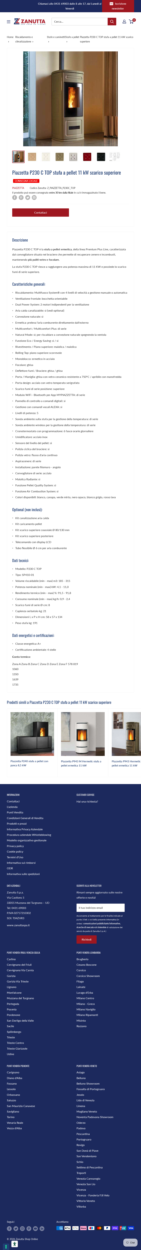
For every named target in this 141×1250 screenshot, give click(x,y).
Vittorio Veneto (86, 1200)
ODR (10, 868)
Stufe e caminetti (56, 37)
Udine (10, 1054)
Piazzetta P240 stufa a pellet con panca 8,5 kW (29, 763)
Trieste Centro (15, 1042)
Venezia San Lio (86, 1184)
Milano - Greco (86, 1003)
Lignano (11, 986)
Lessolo (11, 1089)
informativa (111, 919)
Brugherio (82, 959)
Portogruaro (84, 1139)
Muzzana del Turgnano (20, 998)
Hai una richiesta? (87, 801)
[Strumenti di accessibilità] (14, 1244)
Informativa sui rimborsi (21, 862)
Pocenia (12, 1009)
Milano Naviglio (86, 1009)
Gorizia (11, 975)
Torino (10, 1117)
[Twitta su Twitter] (27, 197)
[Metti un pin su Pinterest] (21, 197)
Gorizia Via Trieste (18, 981)
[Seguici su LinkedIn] (42, 1228)
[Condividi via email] (34, 197)
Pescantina (83, 1133)
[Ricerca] (112, 21)
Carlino (11, 959)
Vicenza (81, 1189)
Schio (80, 1161)
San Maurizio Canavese (21, 1106)
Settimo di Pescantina (90, 1167)
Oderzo (81, 1122)
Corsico (81, 970)
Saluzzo (11, 1100)
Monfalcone (14, 992)
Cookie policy (15, 851)
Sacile (10, 1026)
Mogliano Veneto (87, 1111)
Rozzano (81, 1026)
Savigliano (13, 1111)
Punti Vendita (15, 812)
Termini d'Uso (15, 857)
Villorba (81, 1206)
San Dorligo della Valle (20, 1020)
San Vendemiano (86, 1156)
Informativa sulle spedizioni (23, 873)
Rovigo (81, 1144)
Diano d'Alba (14, 1078)
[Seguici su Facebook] (9, 1228)
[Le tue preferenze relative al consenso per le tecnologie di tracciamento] (6, 1246)
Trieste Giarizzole (17, 1048)
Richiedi (86, 939)
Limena (81, 1106)
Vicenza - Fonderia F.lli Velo (93, 1195)
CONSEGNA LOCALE (26, 180)
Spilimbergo (14, 1031)
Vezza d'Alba (14, 1128)
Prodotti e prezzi (17, 823)
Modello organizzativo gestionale (26, 840)
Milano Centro (85, 998)
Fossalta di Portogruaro (91, 1089)
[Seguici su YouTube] (35, 1228)
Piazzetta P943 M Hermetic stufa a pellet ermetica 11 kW (81, 763)
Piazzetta (18, 187)
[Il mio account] (124, 21)
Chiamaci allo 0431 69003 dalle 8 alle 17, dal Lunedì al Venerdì (69, 6)
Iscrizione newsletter (119, 6)
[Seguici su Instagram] (22, 1228)
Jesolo (80, 1094)
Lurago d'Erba (85, 992)
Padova (81, 1128)
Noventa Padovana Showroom (95, 1117)
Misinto (81, 1020)
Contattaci (40, 212)
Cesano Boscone (86, 964)
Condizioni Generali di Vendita (25, 818)
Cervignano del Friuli (19, 964)
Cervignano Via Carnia (20, 970)
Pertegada (13, 1003)
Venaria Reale (15, 1122)
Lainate (81, 986)
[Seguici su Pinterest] (28, 1228)
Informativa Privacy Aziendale (25, 829)
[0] (131, 21)
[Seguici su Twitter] (15, 1228)
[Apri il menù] (8, 21)
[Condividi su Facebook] (14, 197)
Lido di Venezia (85, 1100)
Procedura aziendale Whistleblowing (29, 834)
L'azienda (12, 806)
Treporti (81, 1172)
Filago (80, 981)
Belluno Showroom (88, 1083)
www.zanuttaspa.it (18, 925)
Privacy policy (15, 846)
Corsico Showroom (88, 975)
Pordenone (13, 1014)
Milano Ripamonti (87, 1014)
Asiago (81, 1072)
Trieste (11, 1037)
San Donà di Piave (87, 1150)
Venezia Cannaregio (88, 1178)
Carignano (13, 1072)
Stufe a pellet (72, 37)
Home (10, 37)
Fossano (12, 1083)
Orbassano (13, 1094)
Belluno (81, 1078)
